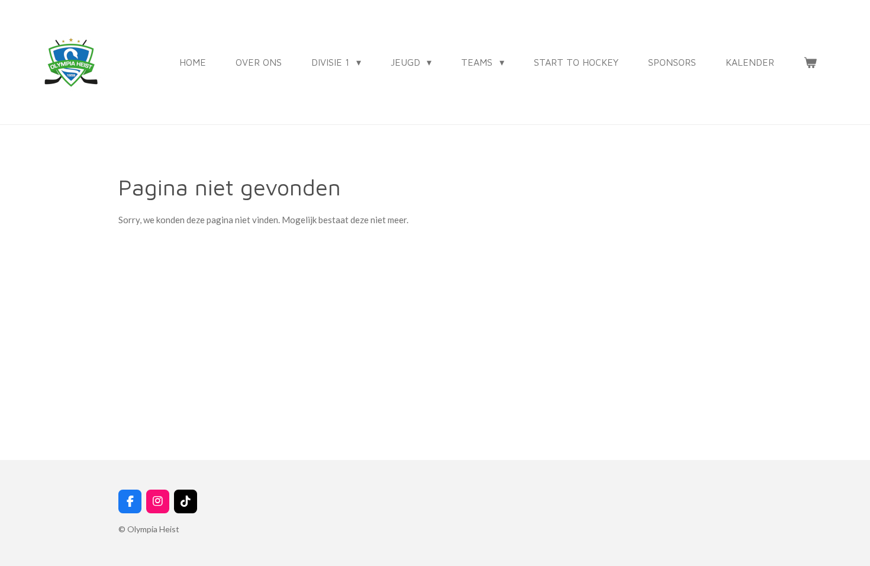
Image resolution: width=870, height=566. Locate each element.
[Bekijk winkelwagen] (810, 62)
